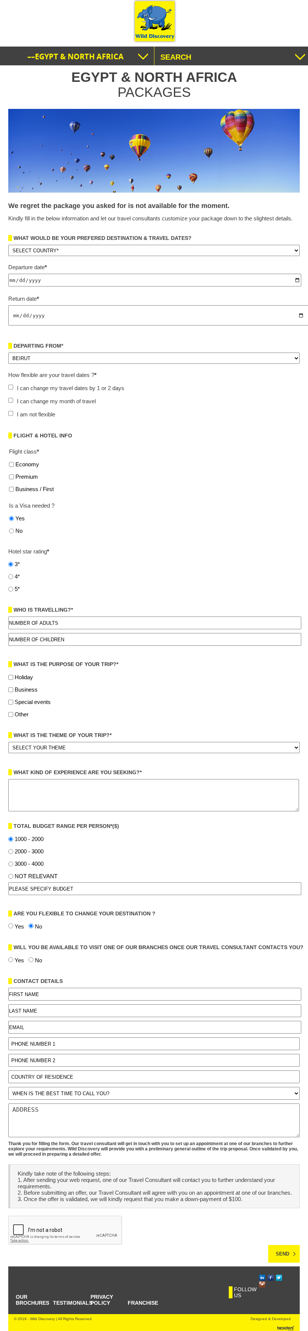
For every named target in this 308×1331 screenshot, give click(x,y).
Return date (23, 298)
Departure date (27, 267)
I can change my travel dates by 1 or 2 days (70, 388)
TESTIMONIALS (72, 1303)
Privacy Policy (102, 1300)
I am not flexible (36, 414)
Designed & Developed (271, 1319)
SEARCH (175, 57)
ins (260, 1284)
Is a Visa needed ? (31, 505)
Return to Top (295, 1322)
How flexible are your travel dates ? (52, 375)
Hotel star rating (28, 551)
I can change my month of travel (56, 401)
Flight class (24, 451)
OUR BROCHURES (32, 1300)
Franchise (143, 1303)
